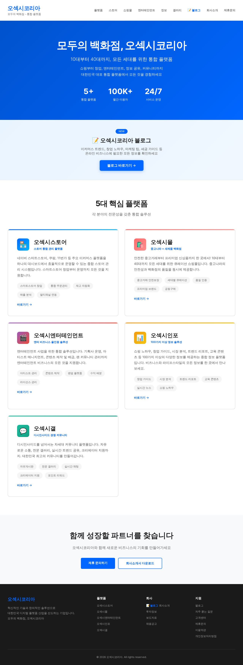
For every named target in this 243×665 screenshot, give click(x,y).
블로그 (199, 605)
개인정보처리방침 (206, 636)
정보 (164, 10)
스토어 (113, 10)
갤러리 (177, 10)
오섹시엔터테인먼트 (109, 617)
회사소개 (212, 10)
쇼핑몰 (127, 10)
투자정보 (151, 611)
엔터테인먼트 (146, 10)
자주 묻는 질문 (204, 611)
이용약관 (200, 630)
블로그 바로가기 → (121, 165)
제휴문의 (229, 10)
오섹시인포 (103, 623)
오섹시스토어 (105, 605)
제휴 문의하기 (97, 563)
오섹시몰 (102, 611)
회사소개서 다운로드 (140, 563)
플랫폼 (98, 10)
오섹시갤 (102, 630)
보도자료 (151, 617)
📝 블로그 (194, 10)
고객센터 (200, 617)
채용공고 (151, 623)
